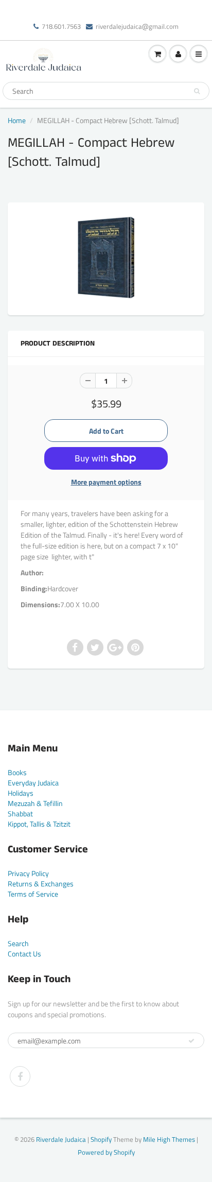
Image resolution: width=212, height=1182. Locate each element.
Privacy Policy (28, 873)
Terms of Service (33, 893)
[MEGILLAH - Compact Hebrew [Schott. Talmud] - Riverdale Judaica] (106, 257)
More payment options (106, 482)
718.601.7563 (61, 26)
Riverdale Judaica (61, 1139)
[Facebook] (20, 1076)
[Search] (196, 91)
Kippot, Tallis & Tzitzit (39, 823)
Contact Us (24, 953)
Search (18, 943)
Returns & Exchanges (41, 883)
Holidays (20, 792)
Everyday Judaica (33, 782)
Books (17, 772)
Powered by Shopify (106, 1152)
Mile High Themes (169, 1139)
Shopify (101, 1139)
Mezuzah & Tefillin (35, 803)
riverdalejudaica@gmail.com (137, 26)
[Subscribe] (191, 1041)
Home (17, 120)
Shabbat (20, 813)
